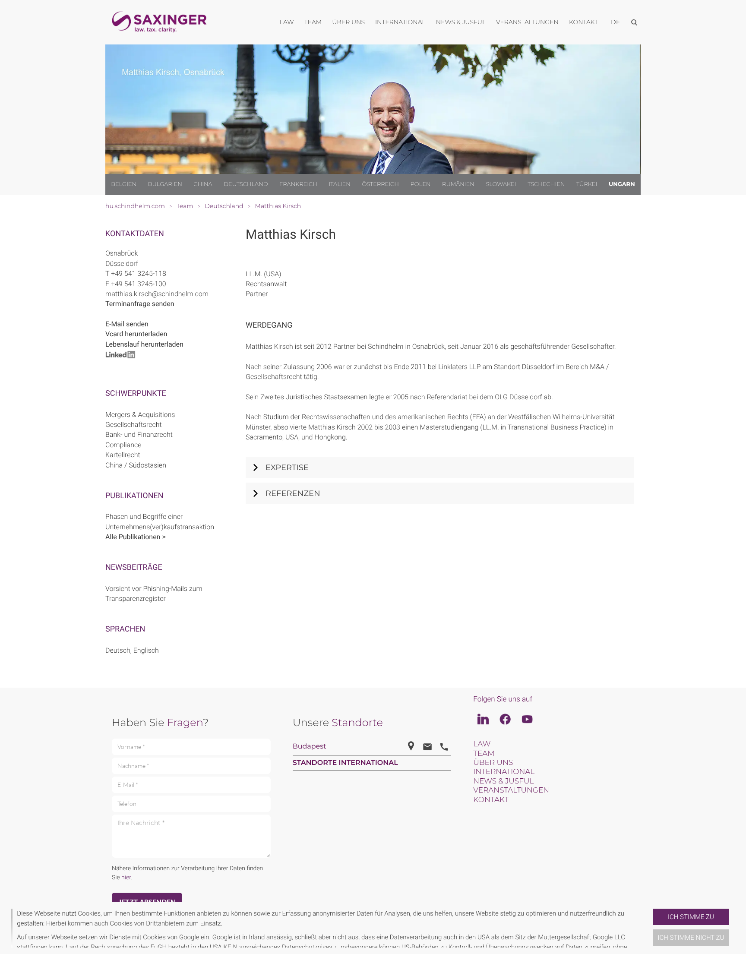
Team (483, 753)
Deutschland (246, 184)
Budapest (309, 746)
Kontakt (490, 800)
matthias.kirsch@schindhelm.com (157, 294)
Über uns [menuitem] (348, 22)
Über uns (493, 762)
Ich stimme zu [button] (691, 917)
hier (126, 877)
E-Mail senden (127, 324)
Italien (340, 184)
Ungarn (622, 184)
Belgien (123, 184)
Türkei (586, 184)
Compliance (123, 445)
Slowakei (501, 184)
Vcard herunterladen (136, 334)
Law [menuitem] (287, 22)
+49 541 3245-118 (138, 273)
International (503, 772)
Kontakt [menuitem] (583, 22)
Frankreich (298, 184)
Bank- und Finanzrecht (139, 434)
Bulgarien (165, 184)
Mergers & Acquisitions (140, 415)
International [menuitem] (400, 22)
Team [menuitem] (313, 22)
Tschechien (546, 184)
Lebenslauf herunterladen (144, 344)
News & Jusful (503, 781)
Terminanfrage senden (139, 304)
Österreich (380, 184)
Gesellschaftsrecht (133, 424)
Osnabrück (121, 253)
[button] (649, 928)
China (202, 184)
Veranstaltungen (511, 790)
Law (481, 744)
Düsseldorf (121, 263)
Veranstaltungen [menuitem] (527, 22)
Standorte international (345, 763)
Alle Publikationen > (135, 537)
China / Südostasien (135, 465)
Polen (421, 184)
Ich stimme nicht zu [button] (691, 937)
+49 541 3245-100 (138, 284)
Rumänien (458, 184)
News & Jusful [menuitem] (461, 22)
